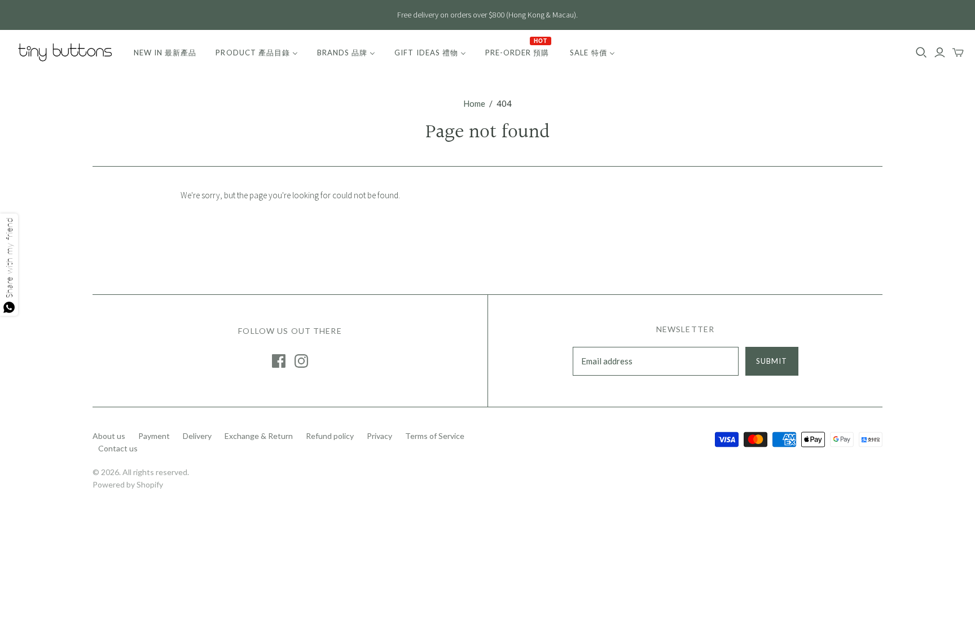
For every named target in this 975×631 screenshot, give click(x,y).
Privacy (379, 436)
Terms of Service (434, 436)
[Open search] (921, 52)
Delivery (197, 436)
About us (109, 436)
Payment (154, 436)
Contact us (118, 448)
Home (474, 103)
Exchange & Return (259, 436)
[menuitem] (165, 52)
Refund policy (330, 436)
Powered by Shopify (128, 484)
